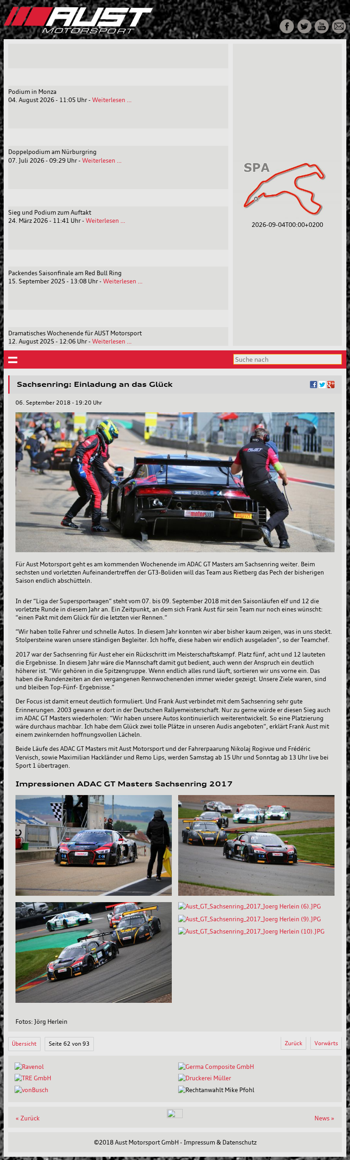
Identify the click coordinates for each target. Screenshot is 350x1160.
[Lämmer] (204, 1078)
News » (324, 1118)
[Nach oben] (175, 1115)
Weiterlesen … (112, 99)
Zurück (293, 1043)
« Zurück (27, 1118)
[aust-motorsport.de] (116, 31)
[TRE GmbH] (33, 1078)
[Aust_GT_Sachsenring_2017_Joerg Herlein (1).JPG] (93, 893)
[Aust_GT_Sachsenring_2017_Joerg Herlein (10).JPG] (251, 931)
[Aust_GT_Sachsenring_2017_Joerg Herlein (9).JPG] (249, 919)
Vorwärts (326, 1043)
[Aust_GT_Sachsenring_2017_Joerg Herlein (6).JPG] (249, 906)
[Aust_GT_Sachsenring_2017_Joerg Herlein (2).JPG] (256, 893)
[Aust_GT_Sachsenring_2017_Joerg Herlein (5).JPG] (93, 1000)
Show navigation (13, 359)
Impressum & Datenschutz (220, 1142)
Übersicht (24, 1043)
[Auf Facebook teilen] (313, 386)
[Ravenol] (29, 1066)
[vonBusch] (31, 1089)
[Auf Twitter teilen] (322, 386)
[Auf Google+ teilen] (331, 386)
